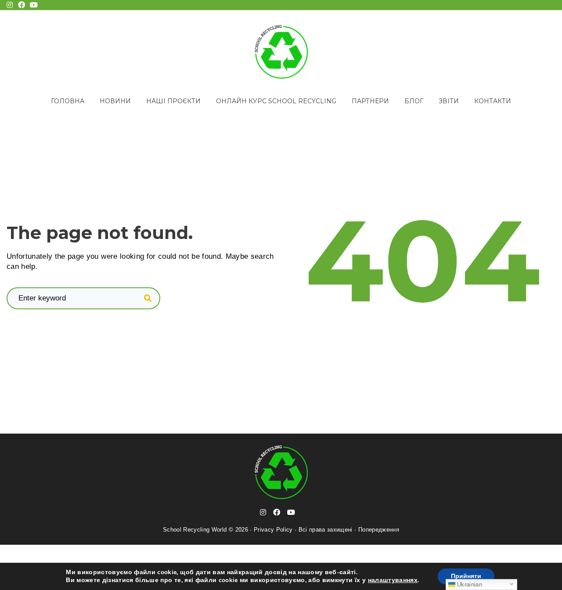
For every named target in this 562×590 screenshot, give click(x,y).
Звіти (449, 101)
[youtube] (291, 512)
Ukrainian (468, 584)
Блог (413, 101)
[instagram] (263, 512)
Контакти (492, 101)
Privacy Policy (273, 529)
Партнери (370, 101)
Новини (115, 101)
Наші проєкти (173, 101)
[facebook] (276, 512)
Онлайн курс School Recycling (276, 101)
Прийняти (466, 576)
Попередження (378, 529)
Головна (67, 101)
